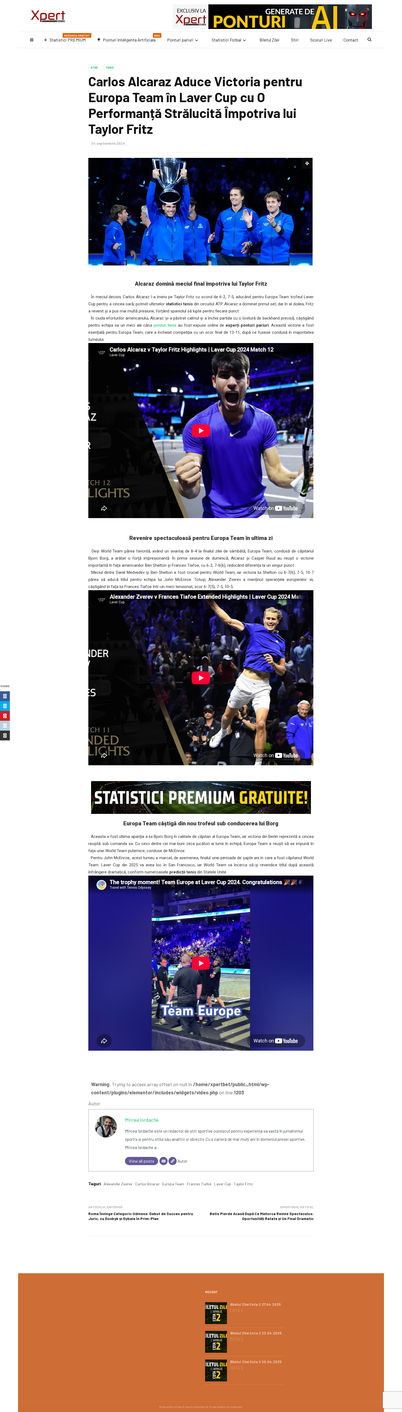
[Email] (163, 1161)
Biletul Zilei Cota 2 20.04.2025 (256, 1362)
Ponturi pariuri (180, 39)
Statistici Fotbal (226, 39)
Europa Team (173, 1183)
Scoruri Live (321, 39)
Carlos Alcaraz (147, 1183)
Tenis (110, 67)
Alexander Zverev (118, 1183)
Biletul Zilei (269, 39)
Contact (350, 39)
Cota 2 (236, 1310)
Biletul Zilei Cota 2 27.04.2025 (255, 1304)
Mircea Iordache (142, 1120)
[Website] (172, 1161)
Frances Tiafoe (199, 1183)
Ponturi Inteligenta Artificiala (128, 38)
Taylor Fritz (243, 1183)
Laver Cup (222, 1183)
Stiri (295, 39)
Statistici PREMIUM (67, 38)
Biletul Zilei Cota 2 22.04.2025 (256, 1333)
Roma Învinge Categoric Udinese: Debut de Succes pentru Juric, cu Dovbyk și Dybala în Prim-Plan (140, 1216)
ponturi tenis (165, 325)
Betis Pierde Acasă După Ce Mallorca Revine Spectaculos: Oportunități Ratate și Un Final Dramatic (262, 1216)
